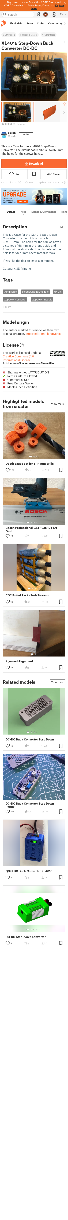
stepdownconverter (15, 299)
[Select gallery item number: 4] (37, 522)
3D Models (10, 34)
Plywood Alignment (19, 661)
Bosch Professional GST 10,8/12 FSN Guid (31, 529)
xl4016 (58, 291)
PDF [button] (61, 226)
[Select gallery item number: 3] (36, 456)
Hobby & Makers (29, 34)
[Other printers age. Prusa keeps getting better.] (34, 196)
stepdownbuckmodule (35, 291)
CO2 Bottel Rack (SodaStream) (27, 595)
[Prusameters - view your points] (45, 14)
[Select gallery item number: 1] (30, 456)
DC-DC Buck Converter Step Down (30, 739)
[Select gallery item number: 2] (34, 456)
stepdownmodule (42, 299)
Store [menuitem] (29, 23)
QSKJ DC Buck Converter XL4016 (29, 871)
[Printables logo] (3, 23)
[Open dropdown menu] (64, 43)
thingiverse (10, 291)
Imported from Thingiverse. (43, 333)
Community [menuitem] (55, 23)
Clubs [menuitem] (40, 23)
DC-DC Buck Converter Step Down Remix (30, 805)
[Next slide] (63, 112)
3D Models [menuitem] (15, 23)
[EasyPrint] (38, 14)
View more (57, 403)
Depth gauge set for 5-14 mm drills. (30, 463)
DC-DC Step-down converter (26, 937)
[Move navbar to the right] (64, 23)
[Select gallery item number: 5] (39, 522)
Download (36, 163)
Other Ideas (49, 34)
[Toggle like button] (8, 470)
